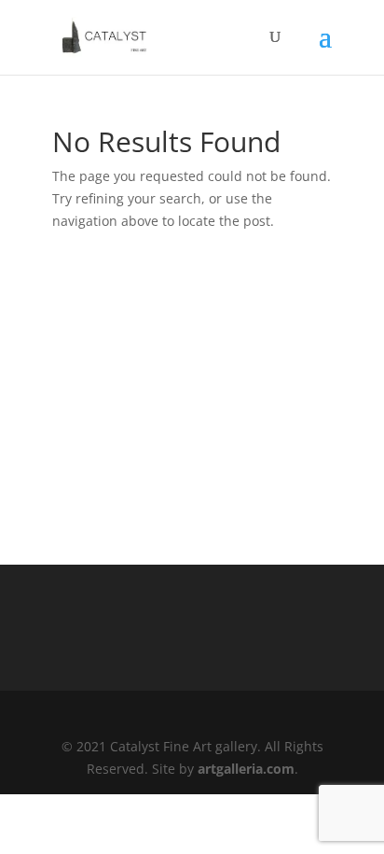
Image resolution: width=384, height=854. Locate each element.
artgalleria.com (246, 768)
